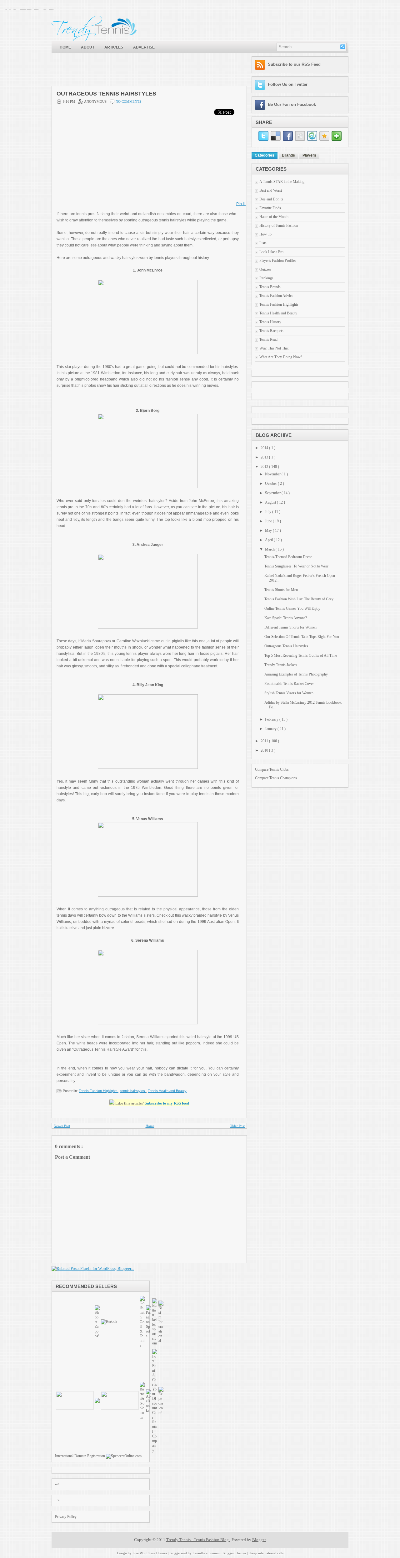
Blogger (259, 1539)
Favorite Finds (270, 208)
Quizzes (265, 269)
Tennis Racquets (271, 331)
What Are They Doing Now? (280, 357)
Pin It (241, 204)
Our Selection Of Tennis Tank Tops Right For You (301, 636)
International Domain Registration (80, 1456)
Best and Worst (270, 190)
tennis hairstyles (133, 1091)
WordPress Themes (154, 1553)
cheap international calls (266, 1553)
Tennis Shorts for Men (281, 589)
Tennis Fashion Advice (276, 295)
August (271, 502)
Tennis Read (268, 339)
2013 (265, 457)
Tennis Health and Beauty (167, 1091)
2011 (265, 741)
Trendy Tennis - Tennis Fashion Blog (198, 1539)
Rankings (266, 278)
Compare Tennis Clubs (272, 769)
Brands (288, 155)
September (273, 493)
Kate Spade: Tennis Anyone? (285, 618)
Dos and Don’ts (271, 199)
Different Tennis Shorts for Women (290, 627)
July (268, 512)
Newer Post (62, 1126)
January (271, 729)
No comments (128, 101)
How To (265, 234)
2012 (265, 466)
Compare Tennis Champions (276, 778)
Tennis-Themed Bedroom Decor (288, 557)
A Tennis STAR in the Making (281, 181)
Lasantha (199, 1553)
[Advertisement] (165, 70)
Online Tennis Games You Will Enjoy (292, 608)
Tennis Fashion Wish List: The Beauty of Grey (298, 599)
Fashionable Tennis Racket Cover (289, 683)
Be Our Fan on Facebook (292, 104)
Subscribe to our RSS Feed (294, 64)
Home (65, 47)
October (271, 483)
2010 (265, 750)
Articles (113, 47)
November (273, 474)
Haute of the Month (273, 217)
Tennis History (270, 322)
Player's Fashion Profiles (277, 260)
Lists (263, 243)
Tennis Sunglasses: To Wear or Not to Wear (296, 566)
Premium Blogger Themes (227, 1553)
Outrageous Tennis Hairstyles (106, 93)
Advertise (144, 47)
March (270, 549)
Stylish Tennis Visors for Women (288, 693)
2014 (265, 448)
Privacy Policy (66, 1516)
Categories (264, 155)
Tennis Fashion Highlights (98, 1091)
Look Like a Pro (271, 252)
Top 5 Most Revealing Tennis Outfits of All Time (300, 655)
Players (309, 155)
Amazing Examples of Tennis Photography (296, 674)
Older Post (237, 1126)
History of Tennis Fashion (278, 225)
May (269, 530)
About (87, 47)
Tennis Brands (270, 287)
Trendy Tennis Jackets (280, 665)
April (269, 540)
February (272, 719)
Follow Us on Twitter (288, 84)
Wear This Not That (273, 348)
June (269, 521)
